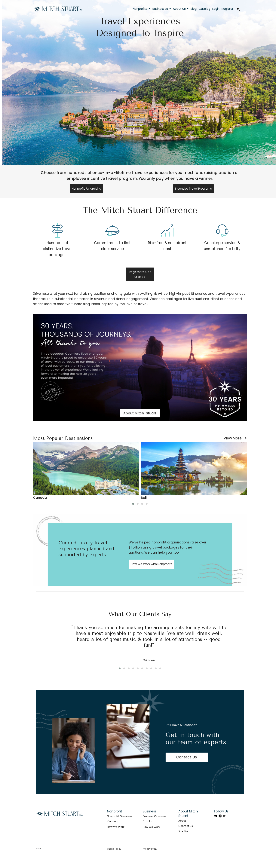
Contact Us (185, 826)
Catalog (112, 821)
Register (227, 9)
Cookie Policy (114, 848)
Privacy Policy (150, 848)
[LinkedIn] (215, 816)
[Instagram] (224, 816)
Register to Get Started (140, 274)
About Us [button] (179, 9)
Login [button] (215, 9)
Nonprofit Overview (119, 816)
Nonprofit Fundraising (86, 189)
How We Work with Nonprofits (151, 564)
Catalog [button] (204, 9)
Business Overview (154, 816)
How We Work (115, 827)
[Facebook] (220, 816)
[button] (133, 504)
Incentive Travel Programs (193, 189)
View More (234, 438)
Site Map (183, 831)
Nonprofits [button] (140, 9)
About (182, 821)
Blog (194, 9)
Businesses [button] (160, 9)
